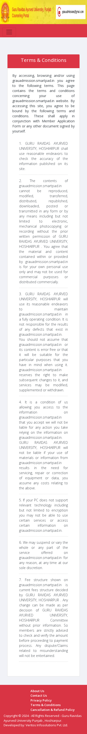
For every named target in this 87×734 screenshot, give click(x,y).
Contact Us (38, 695)
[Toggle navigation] (9, 32)
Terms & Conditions (45, 705)
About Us (37, 691)
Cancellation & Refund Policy (52, 710)
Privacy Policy (41, 700)
